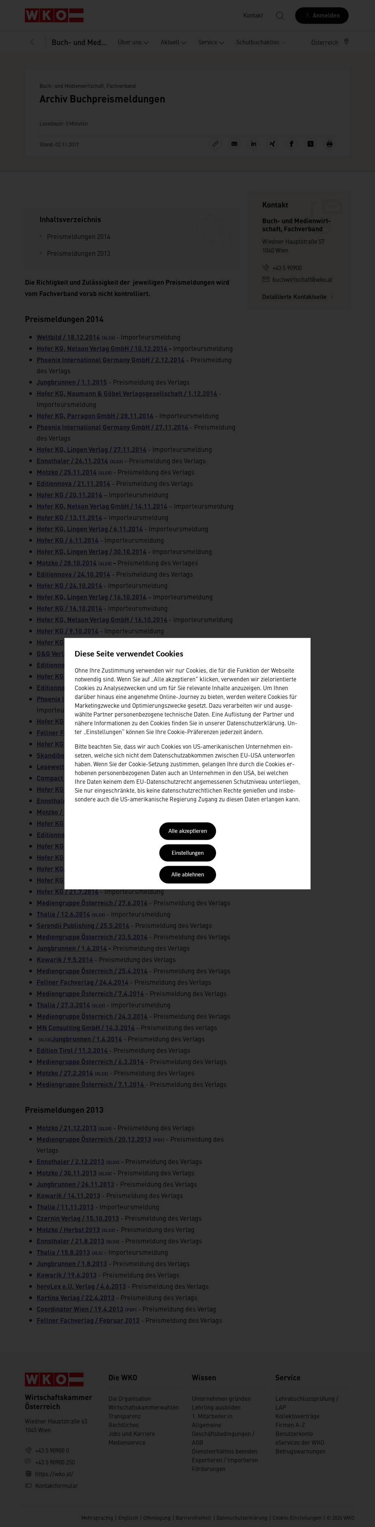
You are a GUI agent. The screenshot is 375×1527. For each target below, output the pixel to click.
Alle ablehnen (187, 875)
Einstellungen (188, 853)
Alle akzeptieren (187, 832)
